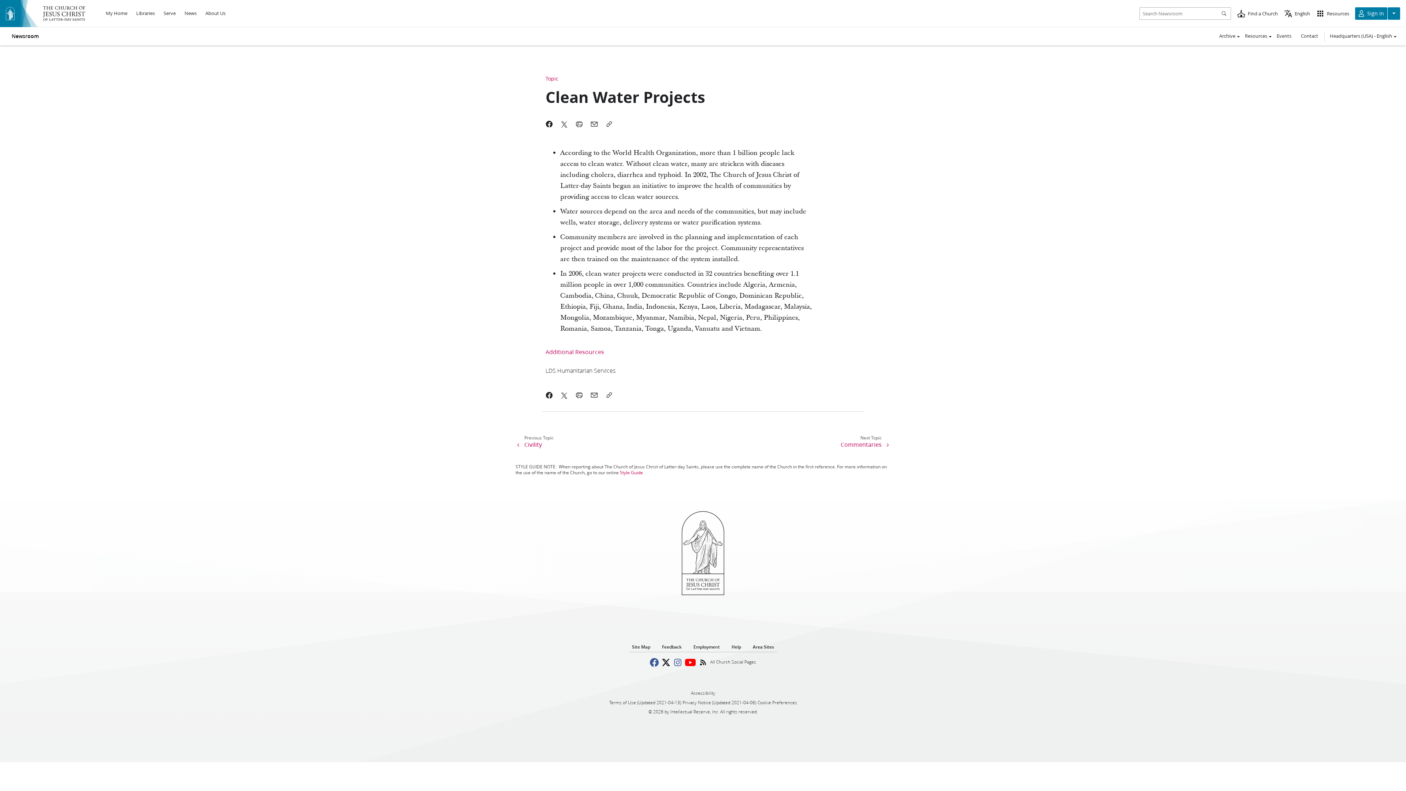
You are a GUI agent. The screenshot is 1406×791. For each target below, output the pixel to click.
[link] (580, 370)
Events (1284, 36)
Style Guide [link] (631, 472)
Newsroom (25, 36)
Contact (1309, 36)
